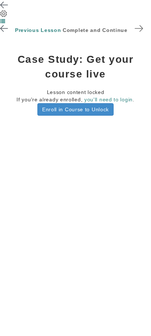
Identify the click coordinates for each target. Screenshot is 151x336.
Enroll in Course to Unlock (75, 109)
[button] (2, 21)
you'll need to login (108, 99)
